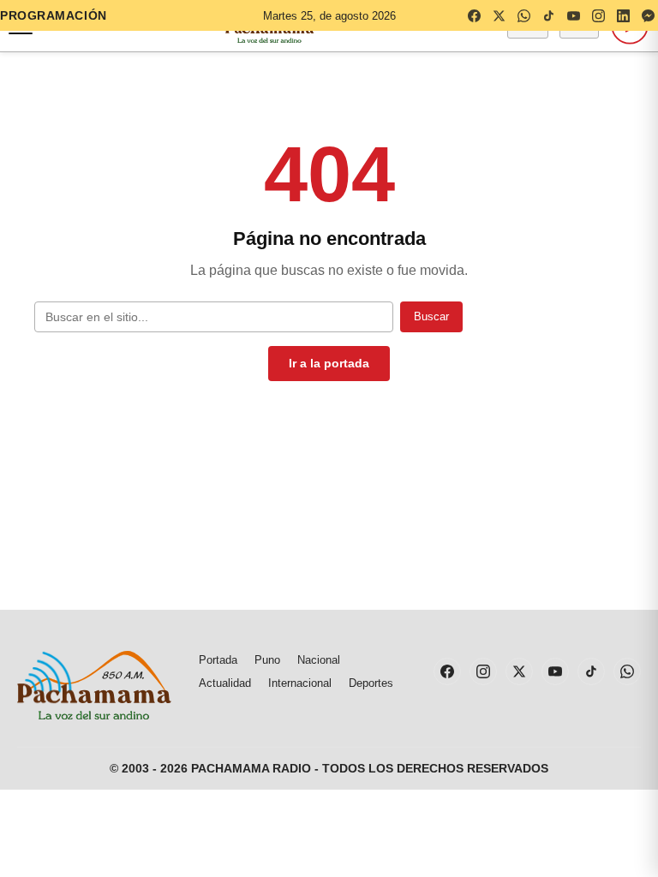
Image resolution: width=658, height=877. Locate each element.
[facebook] (474, 15)
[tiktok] (548, 15)
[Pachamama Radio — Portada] (94, 685)
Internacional (300, 683)
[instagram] (598, 15)
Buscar (431, 316)
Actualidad (225, 683)
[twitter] (498, 15)
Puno (267, 659)
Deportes (371, 683)
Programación (53, 15)
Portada (218, 659)
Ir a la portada (329, 363)
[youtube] (573, 15)
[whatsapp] (523, 15)
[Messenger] (647, 15)
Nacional (318, 659)
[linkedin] (623, 15)
